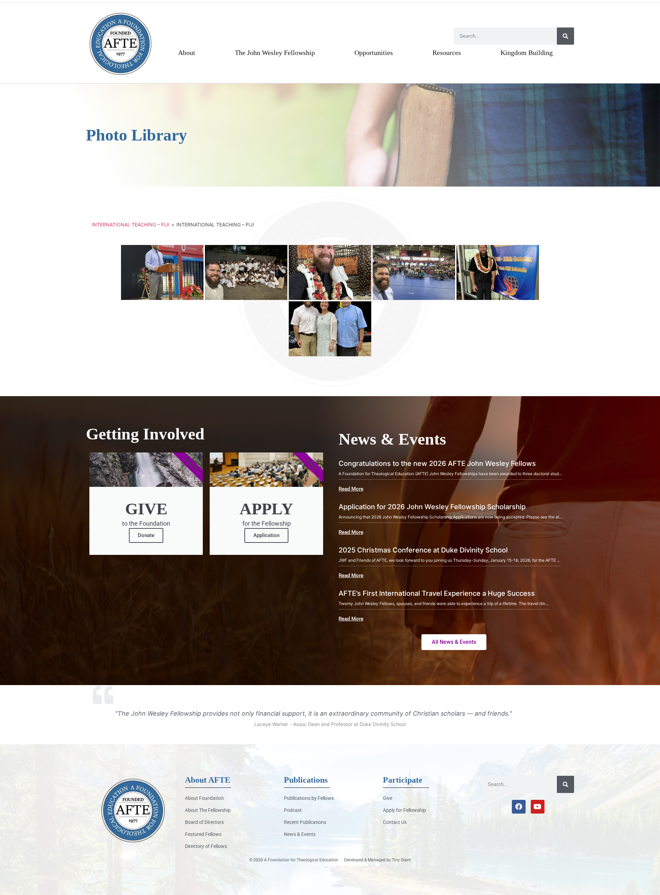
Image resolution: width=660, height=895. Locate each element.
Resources (446, 52)
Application (266, 535)
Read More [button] (351, 489)
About (186, 52)
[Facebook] (519, 807)
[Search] (565, 36)
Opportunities (373, 52)
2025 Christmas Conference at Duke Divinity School (423, 550)
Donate (146, 535)
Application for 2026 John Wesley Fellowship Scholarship (432, 507)
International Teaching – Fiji (130, 224)
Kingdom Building (526, 52)
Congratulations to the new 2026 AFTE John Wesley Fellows (437, 463)
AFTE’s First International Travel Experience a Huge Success (437, 593)
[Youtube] (537, 807)
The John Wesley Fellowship (275, 52)
